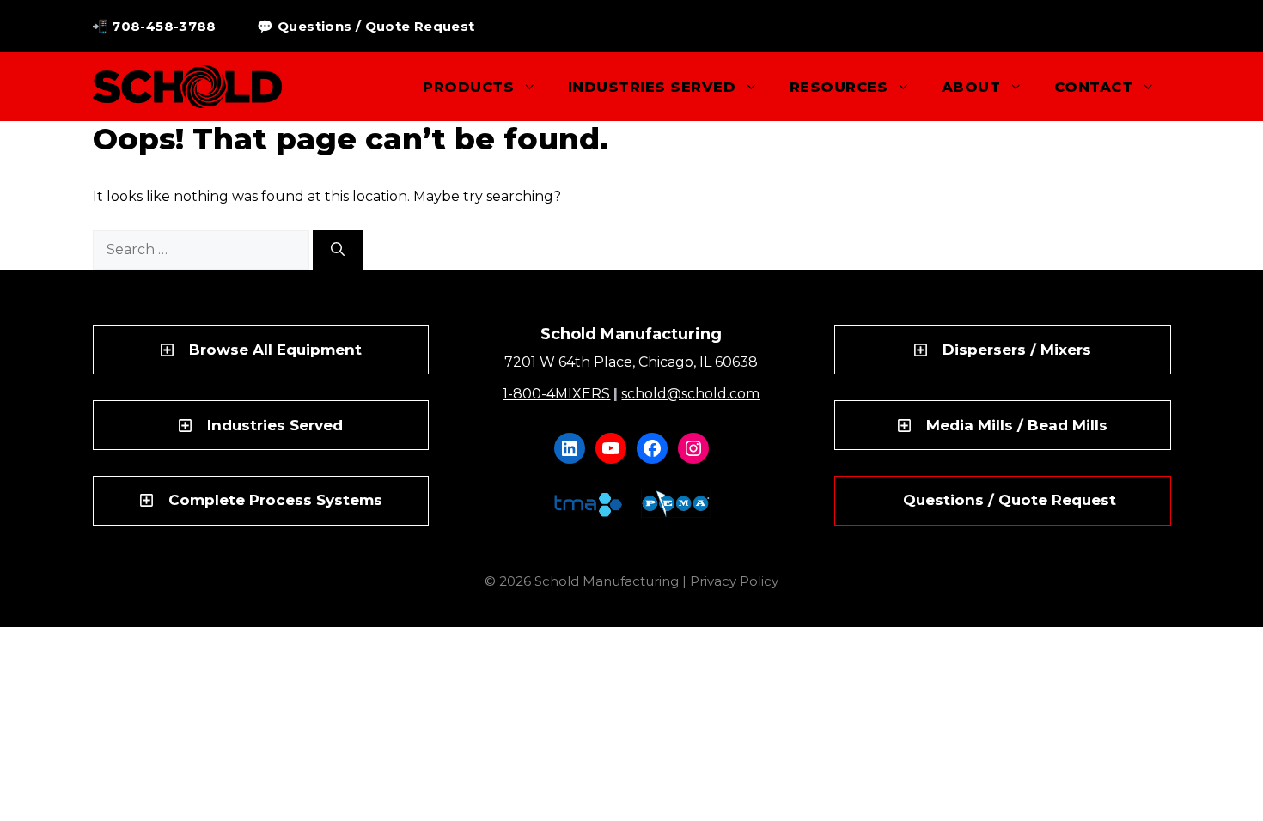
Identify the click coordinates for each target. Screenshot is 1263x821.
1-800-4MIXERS (556, 394)
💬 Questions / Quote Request (365, 26)
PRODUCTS (468, 86)
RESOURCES (839, 86)
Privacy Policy (734, 581)
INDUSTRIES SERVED (651, 86)
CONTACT (1093, 86)
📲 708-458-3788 (154, 26)
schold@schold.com (690, 394)
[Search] (338, 250)
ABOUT (971, 86)
